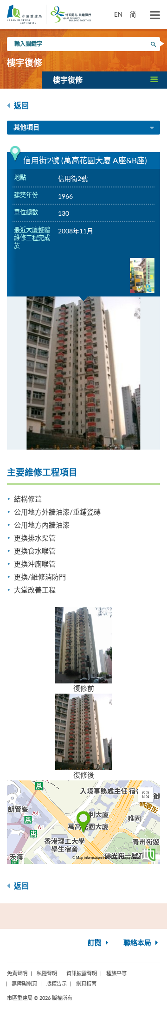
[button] (104, 79)
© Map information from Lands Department (106, 858)
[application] (83, 822)
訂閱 (95, 943)
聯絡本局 (138, 943)
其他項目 (26, 127)
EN (118, 14)
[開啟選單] (155, 15)
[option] (83, 373)
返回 (20, 105)
